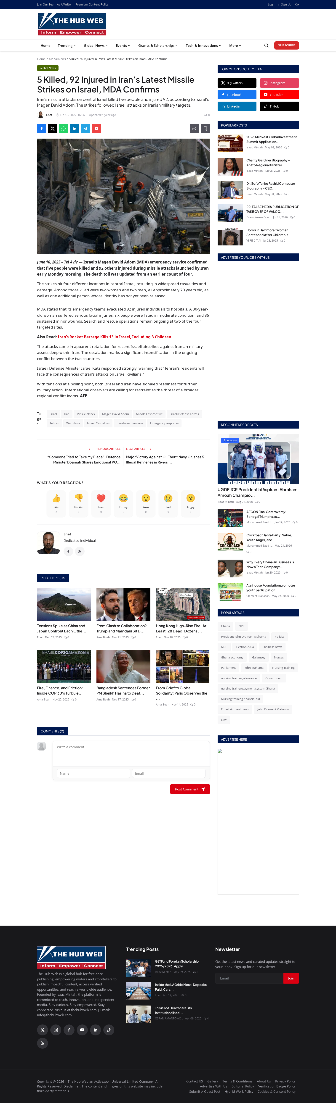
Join (204, 575)
